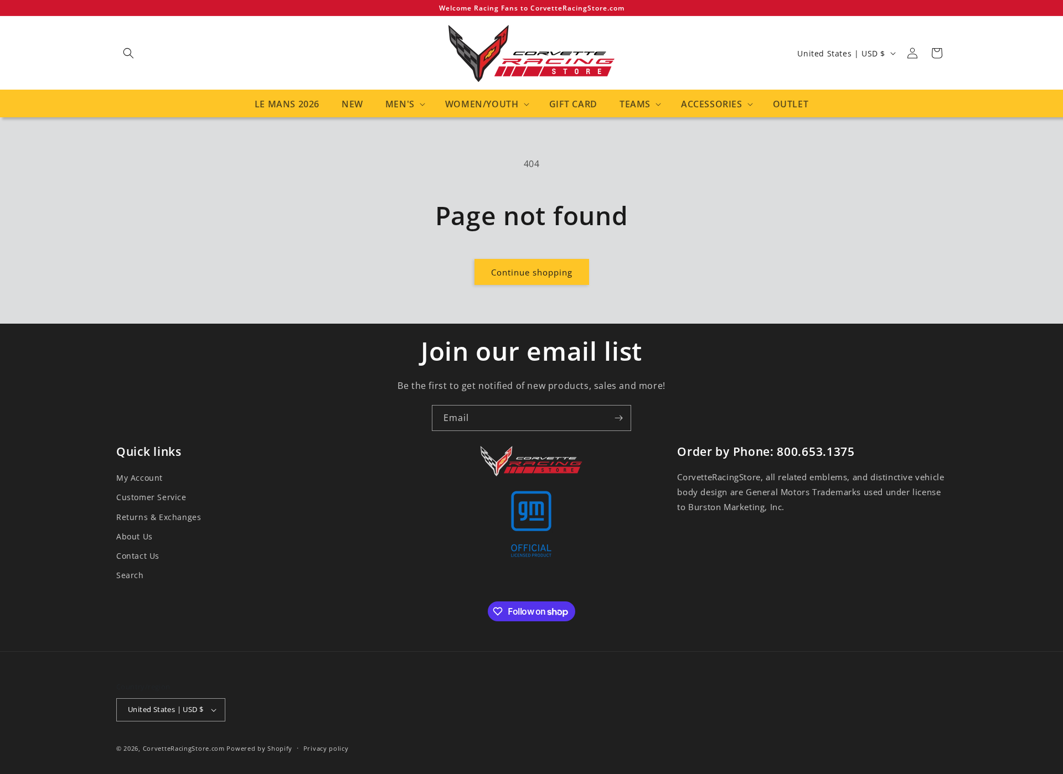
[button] (128, 53)
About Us (134, 536)
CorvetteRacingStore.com (184, 748)
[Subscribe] (618, 418)
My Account (139, 477)
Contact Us (137, 555)
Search (130, 575)
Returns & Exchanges (158, 517)
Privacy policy (326, 748)
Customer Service (151, 497)
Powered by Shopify (259, 748)
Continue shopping (531, 272)
